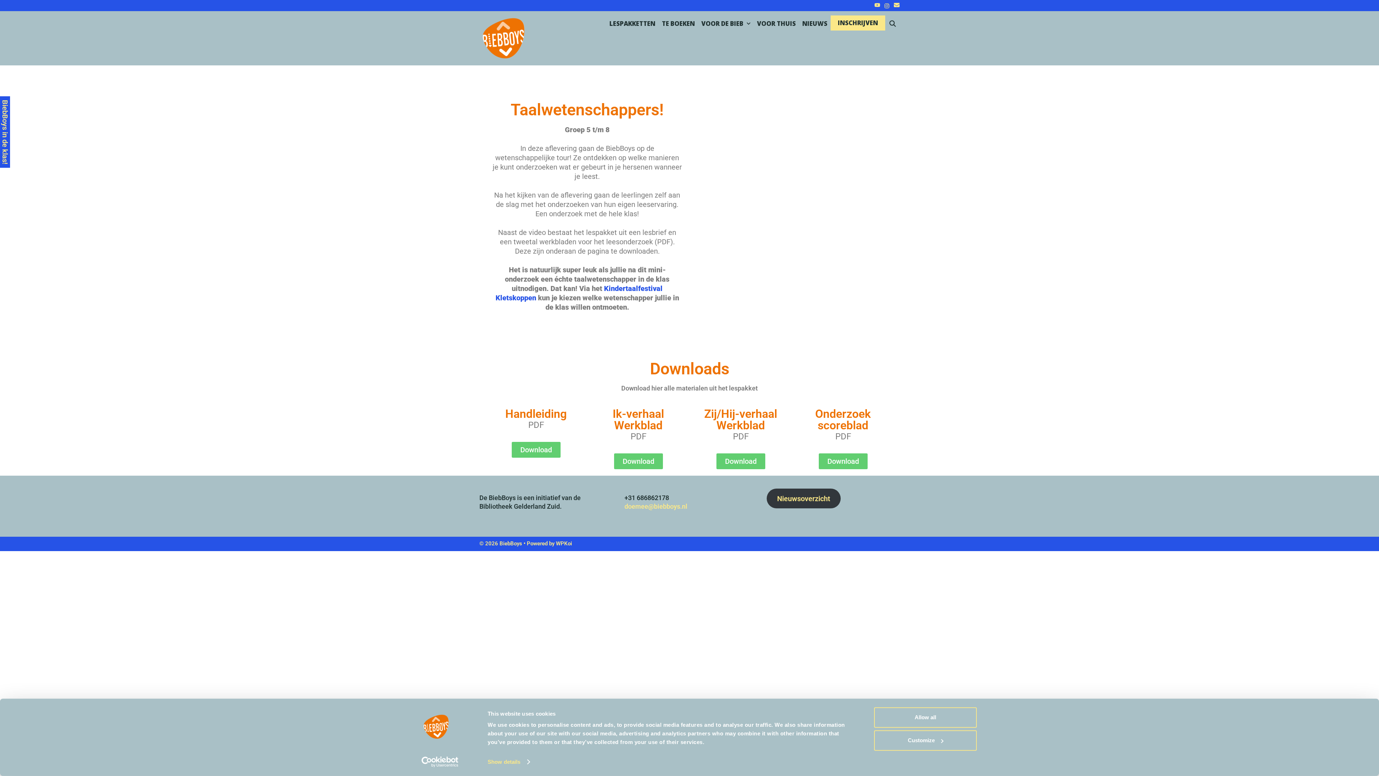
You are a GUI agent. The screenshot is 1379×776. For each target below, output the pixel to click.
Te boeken (678, 23)
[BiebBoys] (509, 38)
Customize (921, 740)
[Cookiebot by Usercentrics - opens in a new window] (440, 762)
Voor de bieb (722, 23)
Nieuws (814, 23)
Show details (504, 762)
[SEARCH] (892, 23)
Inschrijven (858, 23)
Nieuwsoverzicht (803, 498)
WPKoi (564, 543)
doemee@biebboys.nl (656, 506)
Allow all (925, 717)
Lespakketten (632, 23)
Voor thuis (776, 23)
